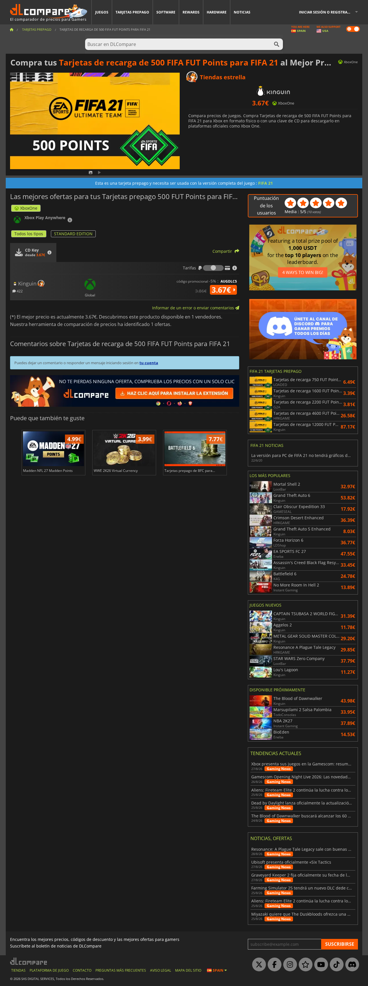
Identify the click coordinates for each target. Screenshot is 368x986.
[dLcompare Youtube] (320, 965)
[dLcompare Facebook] (273, 965)
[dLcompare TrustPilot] (304, 965)
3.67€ (222, 290)
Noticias (242, 12)
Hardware (217, 12)
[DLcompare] (29, 961)
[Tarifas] (213, 268)
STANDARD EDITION (73, 233)
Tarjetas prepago (132, 12)
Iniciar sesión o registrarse (326, 12)
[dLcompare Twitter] (257, 965)
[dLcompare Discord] (351, 965)
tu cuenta (148, 362)
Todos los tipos (28, 233)
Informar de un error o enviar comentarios (193, 307)
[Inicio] (11, 29)
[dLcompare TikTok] (335, 965)
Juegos (101, 12)
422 (19, 291)
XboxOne (28, 208)
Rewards (191, 12)
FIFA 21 (265, 183)
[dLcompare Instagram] (288, 965)
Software (165, 12)
